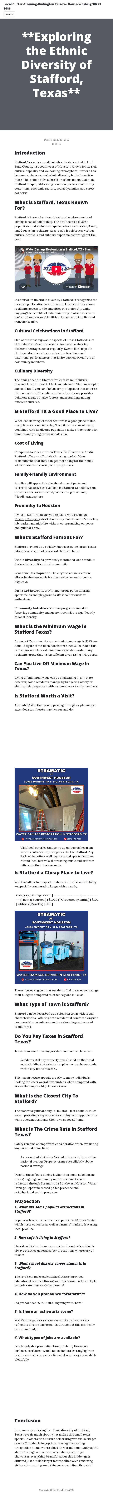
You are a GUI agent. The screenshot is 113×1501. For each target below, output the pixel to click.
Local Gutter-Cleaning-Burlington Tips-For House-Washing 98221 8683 (52, 6)
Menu (9, 14)
